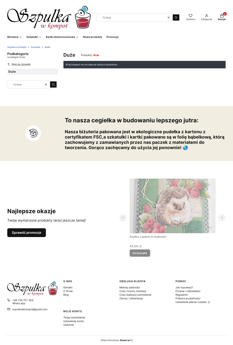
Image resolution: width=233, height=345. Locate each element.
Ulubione (68, 324)
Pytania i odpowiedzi (187, 291)
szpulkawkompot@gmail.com (29, 309)
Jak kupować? (184, 287)
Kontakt (67, 287)
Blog (66, 294)
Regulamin (181, 294)
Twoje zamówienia (74, 317)
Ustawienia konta (73, 321)
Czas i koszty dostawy (132, 291)
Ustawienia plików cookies (191, 301)
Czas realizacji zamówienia (135, 294)
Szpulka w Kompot (16, 47)
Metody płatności (129, 287)
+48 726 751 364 (22, 300)
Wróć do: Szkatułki (21, 64)
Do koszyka (140, 253)
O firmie (68, 291)
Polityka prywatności (187, 298)
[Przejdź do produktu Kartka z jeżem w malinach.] (173, 206)
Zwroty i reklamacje (131, 298)
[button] (176, 17)
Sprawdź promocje (26, 232)
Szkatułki (35, 47)
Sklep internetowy (115, 340)
